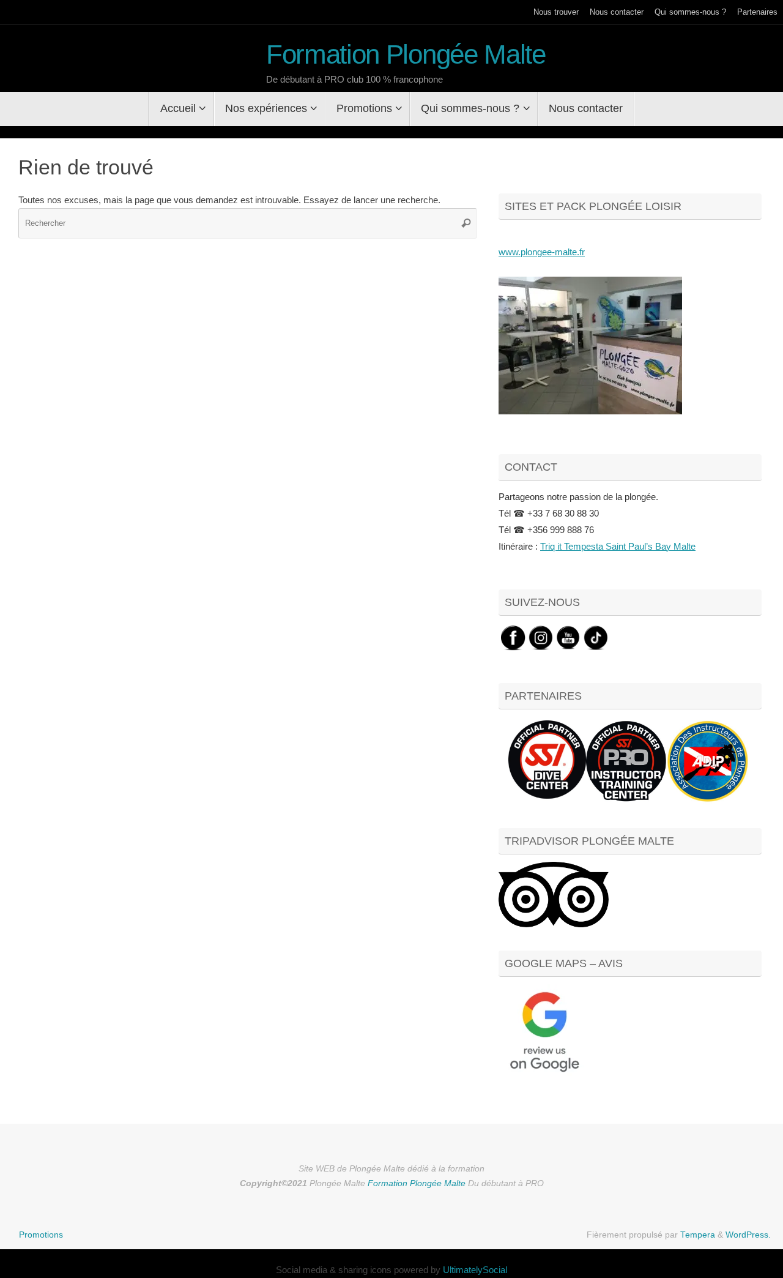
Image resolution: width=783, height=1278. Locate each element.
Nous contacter (617, 12)
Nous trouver (556, 12)
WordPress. (748, 1234)
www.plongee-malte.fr (542, 252)
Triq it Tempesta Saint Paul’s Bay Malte (618, 546)
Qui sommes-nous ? (690, 12)
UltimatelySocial (475, 1270)
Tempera (697, 1234)
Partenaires (757, 12)
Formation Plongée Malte (406, 54)
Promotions (41, 1234)
